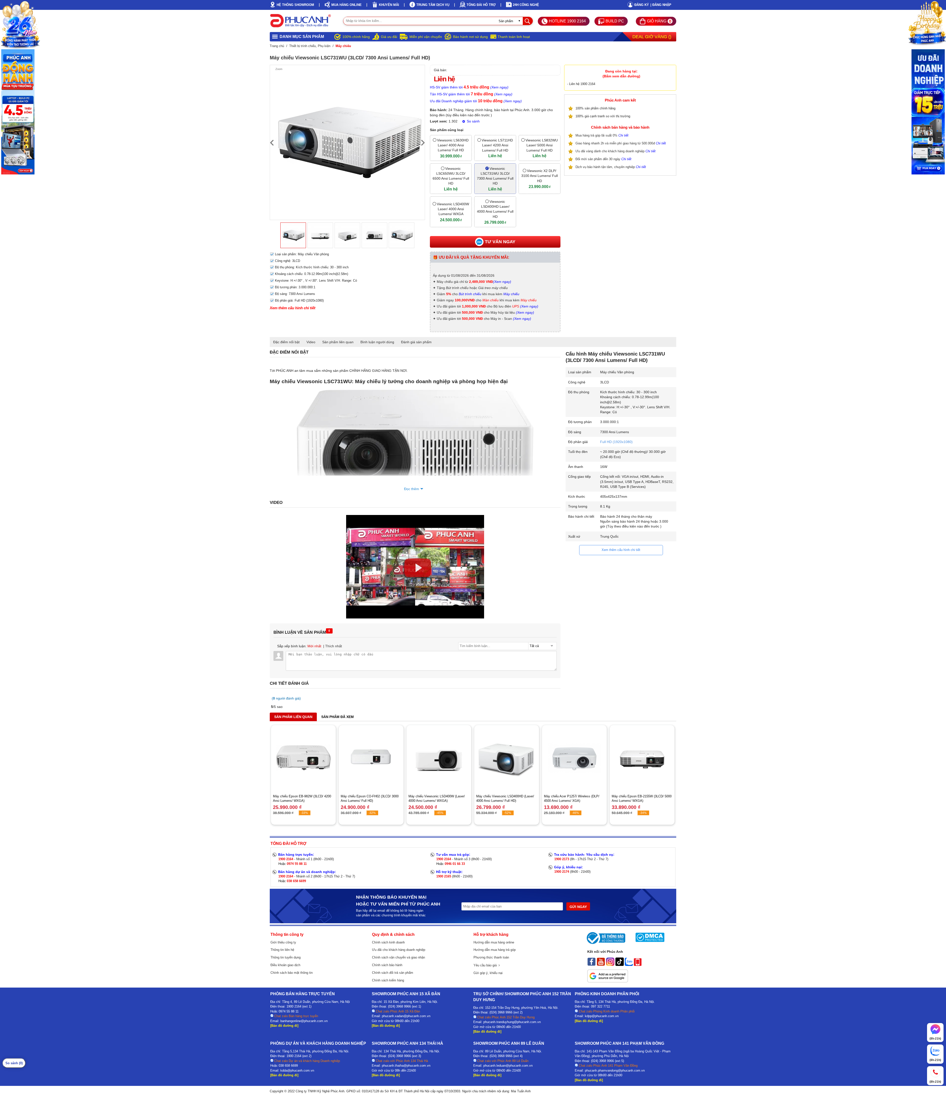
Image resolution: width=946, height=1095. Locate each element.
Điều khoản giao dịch (285, 965)
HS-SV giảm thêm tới (469, 87)
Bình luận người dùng (377, 342)
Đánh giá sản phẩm (416, 342)
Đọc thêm (411, 489)
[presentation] (271, 142)
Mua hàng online (346, 5)
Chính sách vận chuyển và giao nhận (398, 957)
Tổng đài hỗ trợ (481, 5)
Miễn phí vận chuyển (425, 37)
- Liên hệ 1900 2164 (581, 84)
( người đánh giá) (286, 698)
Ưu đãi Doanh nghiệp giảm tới (476, 101)
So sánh (473, 121)
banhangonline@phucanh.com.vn (304, 1021)
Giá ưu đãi (389, 37)
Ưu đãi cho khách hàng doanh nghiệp (398, 950)
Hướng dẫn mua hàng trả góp (494, 950)
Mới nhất (314, 646)
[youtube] (601, 965)
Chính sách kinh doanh (388, 942)
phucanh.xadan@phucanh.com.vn (406, 1016)
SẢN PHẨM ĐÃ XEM (337, 717)
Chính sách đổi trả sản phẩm (392, 973)
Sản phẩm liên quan (338, 342)
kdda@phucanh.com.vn (297, 1070)
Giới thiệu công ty (283, 942)
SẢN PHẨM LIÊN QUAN (293, 717)
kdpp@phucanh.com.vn (602, 1016)
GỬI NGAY (578, 907)
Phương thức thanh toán (491, 957)
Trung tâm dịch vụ (432, 5)
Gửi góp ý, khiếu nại (488, 973)
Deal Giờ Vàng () (651, 36)
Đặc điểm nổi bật (286, 342)
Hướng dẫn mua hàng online (493, 942)
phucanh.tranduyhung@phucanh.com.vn (512, 1022)
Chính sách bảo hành (387, 965)
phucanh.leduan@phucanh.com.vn (508, 1065)
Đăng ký (641, 5)
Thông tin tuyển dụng (285, 957)
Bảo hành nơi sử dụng (470, 37)
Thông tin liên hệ (282, 950)
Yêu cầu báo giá (486, 965)
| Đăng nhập (660, 5)
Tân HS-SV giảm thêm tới (471, 94)
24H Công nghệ (526, 5)
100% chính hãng (356, 37)
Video (310, 342)
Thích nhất (333, 646)
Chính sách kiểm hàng (388, 980)
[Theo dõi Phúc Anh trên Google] (607, 981)
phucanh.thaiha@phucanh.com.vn (406, 1065)
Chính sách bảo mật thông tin (291, 973)
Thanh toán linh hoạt (514, 37)
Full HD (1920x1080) (616, 442)
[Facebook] (591, 965)
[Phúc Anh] (415, 617)
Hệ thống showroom (295, 5)
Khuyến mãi (389, 5)
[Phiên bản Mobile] (638, 965)
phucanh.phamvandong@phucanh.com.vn (615, 1070)
